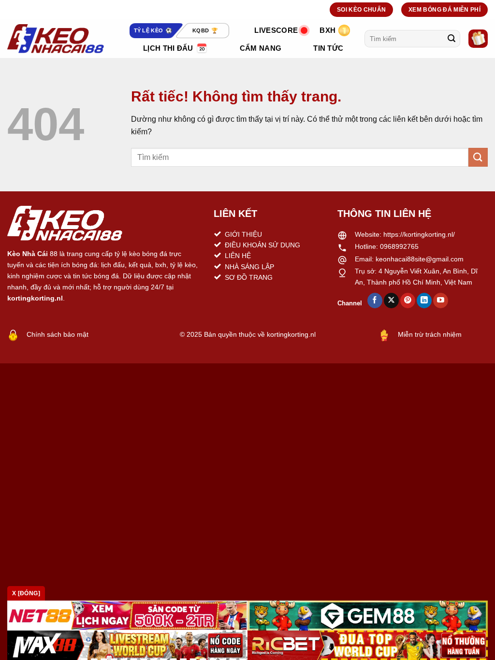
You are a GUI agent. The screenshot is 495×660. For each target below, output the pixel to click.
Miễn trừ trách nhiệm (430, 334)
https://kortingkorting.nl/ (419, 234)
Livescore (276, 30)
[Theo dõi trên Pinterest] (407, 300)
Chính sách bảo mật (57, 334)
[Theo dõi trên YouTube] (440, 300)
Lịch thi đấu (168, 48)
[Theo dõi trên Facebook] (374, 300)
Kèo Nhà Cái (27, 254)
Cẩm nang (260, 48)
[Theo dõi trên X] (391, 300)
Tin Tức (328, 48)
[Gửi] (451, 38)
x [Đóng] (26, 593)
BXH (327, 30)
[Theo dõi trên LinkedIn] (424, 300)
